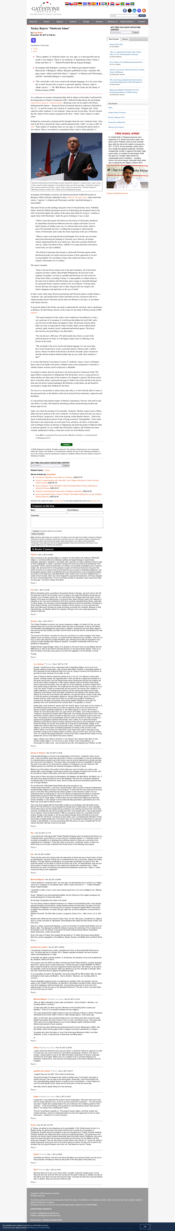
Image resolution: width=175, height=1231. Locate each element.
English (89, 5)
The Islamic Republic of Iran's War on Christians (54, 477)
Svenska (132, 5)
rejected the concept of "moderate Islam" (47, 102)
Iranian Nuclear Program (117, 112)
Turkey (47, 470)
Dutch (35, 51)
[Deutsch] (80, 4)
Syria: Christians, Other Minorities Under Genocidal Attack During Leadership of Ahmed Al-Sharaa (66, 486)
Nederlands (112, 5)
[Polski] (118, 4)
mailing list (95, 500)
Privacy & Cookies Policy (52, 1219)
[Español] (94, 4)
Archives (99, 22)
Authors (73, 22)
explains (34, 312)
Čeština (71, 5)
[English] (89, 4)
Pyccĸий (127, 5)
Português (122, 5)
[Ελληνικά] (85, 4)
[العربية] (67, 4)
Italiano (107, 5)
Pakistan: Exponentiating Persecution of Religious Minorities (58, 491)
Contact (141, 22)
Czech (35, 49)
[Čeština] (71, 4)
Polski (117, 5)
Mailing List (113, 22)
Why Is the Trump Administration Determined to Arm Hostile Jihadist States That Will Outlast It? (126, 81)
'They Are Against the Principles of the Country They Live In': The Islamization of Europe (125, 53)
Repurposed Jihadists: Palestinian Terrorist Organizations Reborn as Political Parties (124, 91)
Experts (60, 22)
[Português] (122, 4)
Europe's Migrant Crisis (116, 117)
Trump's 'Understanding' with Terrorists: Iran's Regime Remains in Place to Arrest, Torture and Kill (67, 481)
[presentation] (114, 39)
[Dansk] (76, 4)
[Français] (98, 4)
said (32, 126)
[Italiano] (107, 4)
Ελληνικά (85, 5)
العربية (67, 5)
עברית (103, 5)
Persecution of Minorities (116, 122)
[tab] (114, 39)
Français (98, 5)
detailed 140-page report (77, 197)
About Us (33, 22)
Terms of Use (35, 1219)
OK (145, 1227)
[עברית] (103, 4)
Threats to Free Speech (116, 127)
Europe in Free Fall (116, 44)
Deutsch (80, 5)
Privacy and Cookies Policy (40, 1227)
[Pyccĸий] (128, 4)
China (110, 107)
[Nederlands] (112, 4)
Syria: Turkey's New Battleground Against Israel (126, 62)
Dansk (75, 5)
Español (94, 5)
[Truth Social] (33, 42)
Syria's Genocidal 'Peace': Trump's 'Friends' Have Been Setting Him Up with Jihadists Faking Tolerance (68, 495)
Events (47, 22)
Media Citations (127, 22)
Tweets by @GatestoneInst (117, 193)
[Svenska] (132, 4)
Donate (86, 22)
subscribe (58, 500)
